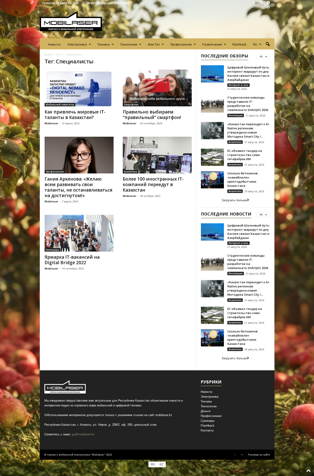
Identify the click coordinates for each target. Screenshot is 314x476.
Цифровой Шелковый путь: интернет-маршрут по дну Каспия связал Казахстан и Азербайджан (248, 73)
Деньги (205, 411)
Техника (103, 44)
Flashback (239, 44)
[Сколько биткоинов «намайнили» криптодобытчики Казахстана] (212, 179)
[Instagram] (261, 3)
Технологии (128, 44)
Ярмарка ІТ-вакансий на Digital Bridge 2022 (72, 260)
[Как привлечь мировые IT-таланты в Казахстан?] (79, 88)
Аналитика (130, 171)
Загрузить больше (234, 200)
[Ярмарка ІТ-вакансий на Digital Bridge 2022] (79, 233)
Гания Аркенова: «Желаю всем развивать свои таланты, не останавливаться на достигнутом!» (78, 187)
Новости (54, 44)
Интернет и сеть (238, 85)
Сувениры (207, 420)
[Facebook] (254, 3)
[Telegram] (268, 3)
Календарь (52, 249)
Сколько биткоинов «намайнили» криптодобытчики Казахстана (242, 179)
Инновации (235, 115)
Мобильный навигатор (60, 104)
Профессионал (181, 44)
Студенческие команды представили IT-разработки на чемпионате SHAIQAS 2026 (247, 103)
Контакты (207, 430)
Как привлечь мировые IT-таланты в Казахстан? (75, 114)
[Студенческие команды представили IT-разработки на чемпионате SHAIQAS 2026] (212, 104)
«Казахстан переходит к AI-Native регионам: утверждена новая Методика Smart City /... (248, 130)
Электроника (77, 44)
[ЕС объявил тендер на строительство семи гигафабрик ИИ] (212, 157)
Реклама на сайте (259, 454)
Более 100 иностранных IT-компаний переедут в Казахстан (153, 184)
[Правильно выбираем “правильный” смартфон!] (157, 88)
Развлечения (212, 44)
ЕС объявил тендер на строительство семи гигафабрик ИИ (244, 155)
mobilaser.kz (163, 415)
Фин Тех (154, 44)
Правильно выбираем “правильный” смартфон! (152, 114)
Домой (48, 54)
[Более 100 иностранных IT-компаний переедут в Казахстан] (157, 155)
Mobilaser (51, 123)
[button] (268, 44)
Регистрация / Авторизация (107, 3)
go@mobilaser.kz (83, 434)
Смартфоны (131, 104)
